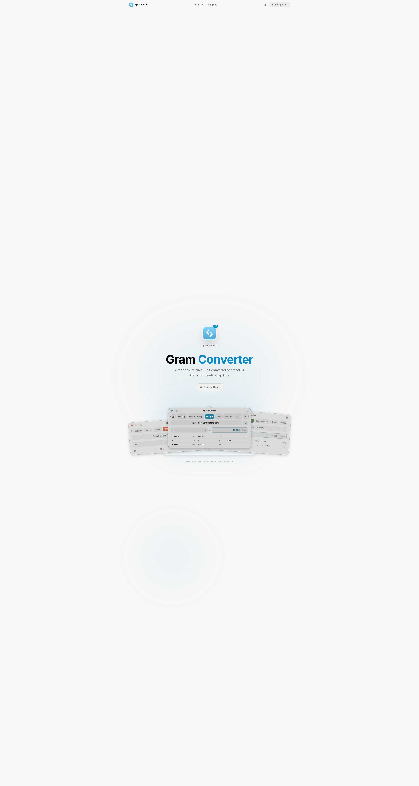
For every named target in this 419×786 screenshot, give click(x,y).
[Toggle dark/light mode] (265, 4)
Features (199, 4)
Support (212, 4)
